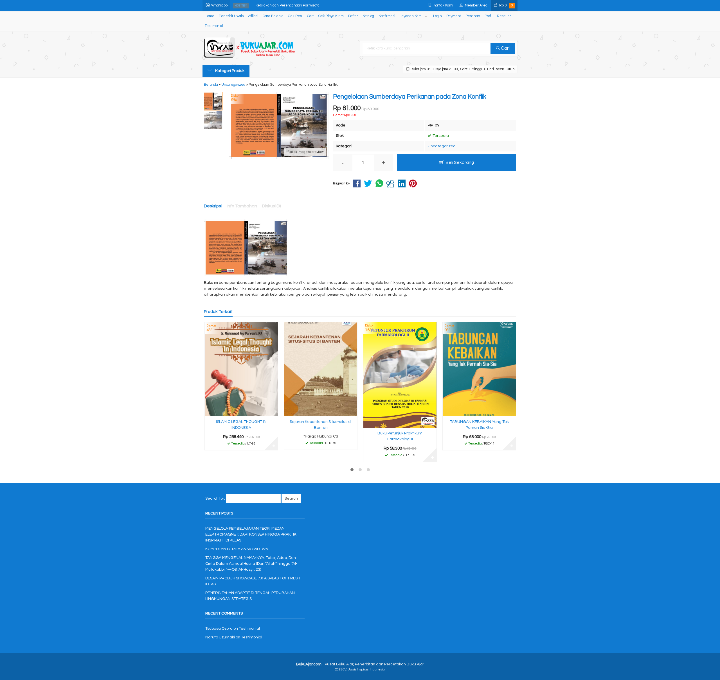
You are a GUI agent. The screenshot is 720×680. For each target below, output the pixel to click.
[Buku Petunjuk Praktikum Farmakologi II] (399, 375)
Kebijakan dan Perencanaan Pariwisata (288, 5)
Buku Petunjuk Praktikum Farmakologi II (399, 436)
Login (437, 16)
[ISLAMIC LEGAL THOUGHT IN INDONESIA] (241, 369)
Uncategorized (442, 146)
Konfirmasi (387, 16)
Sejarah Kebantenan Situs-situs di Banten (321, 425)
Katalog (368, 16)
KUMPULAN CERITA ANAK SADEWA (236, 549)
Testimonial (214, 26)
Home (209, 16)
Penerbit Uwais (231, 16)
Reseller (504, 16)
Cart (310, 16)
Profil (488, 16)
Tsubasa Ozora (219, 629)
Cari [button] (505, 48)
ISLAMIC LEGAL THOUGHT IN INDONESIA (241, 425)
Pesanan (472, 16)
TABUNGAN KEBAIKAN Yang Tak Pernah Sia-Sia (479, 425)
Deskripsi (213, 206)
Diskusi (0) (271, 206)
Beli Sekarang (459, 162)
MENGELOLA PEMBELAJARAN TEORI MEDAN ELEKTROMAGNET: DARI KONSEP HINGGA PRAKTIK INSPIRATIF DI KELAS (250, 534)
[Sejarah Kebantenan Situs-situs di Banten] (320, 369)
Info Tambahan (242, 206)
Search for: (215, 498)
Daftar (353, 16)
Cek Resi (295, 16)
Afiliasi (253, 16)
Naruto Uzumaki (220, 637)
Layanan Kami (411, 16)
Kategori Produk (229, 71)
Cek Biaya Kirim (331, 16)
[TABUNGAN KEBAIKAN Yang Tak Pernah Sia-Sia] (479, 369)
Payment (453, 16)
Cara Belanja (273, 16)
